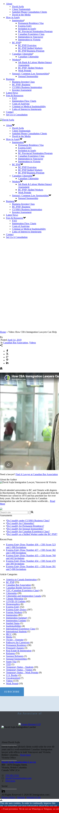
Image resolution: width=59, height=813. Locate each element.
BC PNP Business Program (31, 51)
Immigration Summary (17, 618)
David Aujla (18, 6)
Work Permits (24, 70)
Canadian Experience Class (31, 34)
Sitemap (21, 797)
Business (10, 79)
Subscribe (12, 691)
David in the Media (21, 14)
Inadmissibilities (13, 626)
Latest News (12, 92)
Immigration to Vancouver (30, 37)
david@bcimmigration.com (18, 778)
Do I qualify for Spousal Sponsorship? (25, 528)
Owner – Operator (15, 639)
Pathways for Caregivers (17, 642)
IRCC (9, 634)
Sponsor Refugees (14, 656)
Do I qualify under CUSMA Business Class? (28, 520)
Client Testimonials (21, 9)
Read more (25, 755)
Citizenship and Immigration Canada (23, 596)
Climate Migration (14, 598)
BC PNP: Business (21, 84)
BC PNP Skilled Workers (30, 48)
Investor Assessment (21, 90)
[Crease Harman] (29, 724)
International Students (16, 631)
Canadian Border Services (18, 587)
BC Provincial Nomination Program (35, 31)
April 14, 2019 (14, 340)
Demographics (13, 604)
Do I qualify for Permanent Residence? (25, 526)
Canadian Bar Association (15, 342)
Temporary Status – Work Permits (22, 672)
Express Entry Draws (16, 609)
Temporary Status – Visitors (19, 669)
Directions (10, 781)
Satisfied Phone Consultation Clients (29, 12)
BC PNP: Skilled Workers (30, 68)
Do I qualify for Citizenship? (20, 523)
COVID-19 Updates (16, 601)
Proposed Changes (15, 648)
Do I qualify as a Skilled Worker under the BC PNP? (32, 534)
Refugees (10, 653)
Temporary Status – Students (19, 667)
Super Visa (11, 661)
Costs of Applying (20, 103)
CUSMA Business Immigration (27, 87)
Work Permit (12, 683)
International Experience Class (20, 628)
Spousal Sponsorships (16, 659)
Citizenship (11, 593)
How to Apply (13, 17)
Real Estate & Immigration (18, 650)
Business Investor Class (23, 82)
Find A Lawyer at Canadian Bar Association (37, 474)
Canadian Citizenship (22, 54)
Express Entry (25, 26)
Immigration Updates (16, 620)
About (9, 3)
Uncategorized (13, 678)
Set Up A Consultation (17, 114)
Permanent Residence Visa (31, 23)
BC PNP (16, 42)
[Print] (1, 368)
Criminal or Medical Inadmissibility (29, 106)
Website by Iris (33, 797)
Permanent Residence (16, 645)
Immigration (18, 20)
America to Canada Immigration (21, 579)
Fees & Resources (14, 95)
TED (8, 664)
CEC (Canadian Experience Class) (22, 590)
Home (3, 332)
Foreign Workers (14, 612)
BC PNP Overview (27, 45)
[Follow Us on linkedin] (3, 792)
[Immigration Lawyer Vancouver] (7, 120)
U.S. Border (12, 675)
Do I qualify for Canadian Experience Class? (28, 531)
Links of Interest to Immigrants (26, 109)
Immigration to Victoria (29, 39)
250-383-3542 (12, 775)
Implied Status (13, 623)
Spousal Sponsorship (28, 76)
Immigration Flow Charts (24, 101)
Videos (32, 342)
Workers (16, 59)
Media (9, 637)
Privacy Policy (8, 797)
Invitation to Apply (27, 28)
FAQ (14, 98)
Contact (9, 112)
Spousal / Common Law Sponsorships (30, 73)
